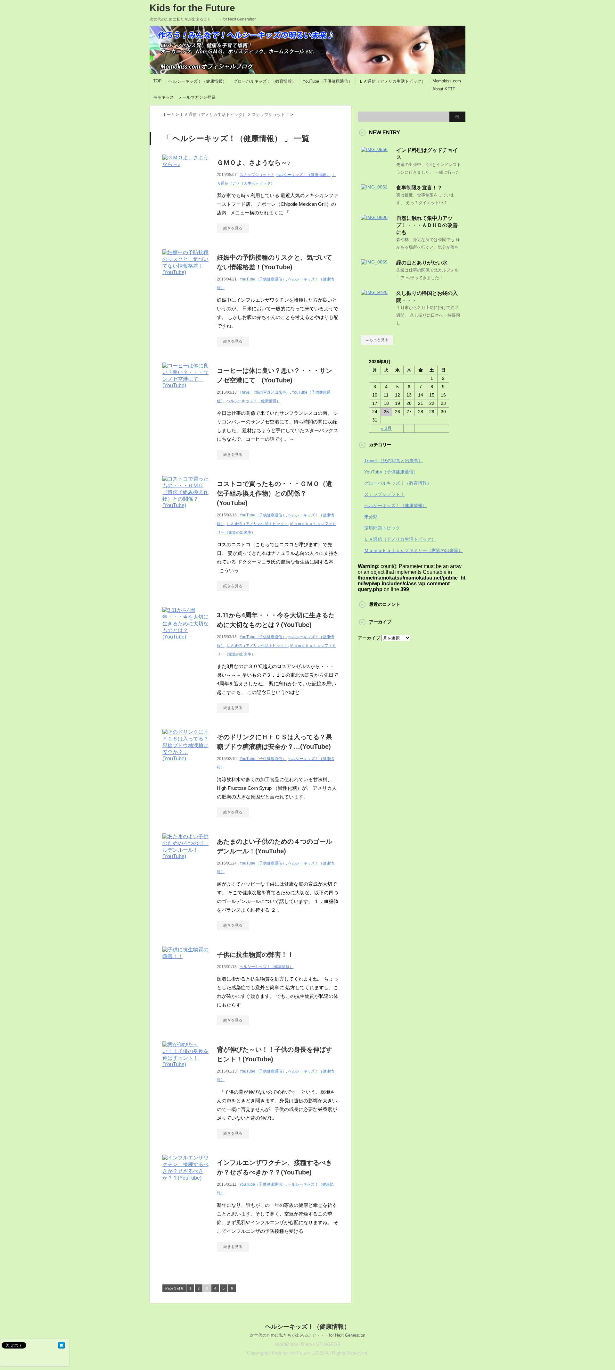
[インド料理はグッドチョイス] (374, 149)
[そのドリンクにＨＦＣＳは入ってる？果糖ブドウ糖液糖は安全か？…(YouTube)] (186, 765)
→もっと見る (377, 340)
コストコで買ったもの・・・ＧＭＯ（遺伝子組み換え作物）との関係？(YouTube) (274, 493)
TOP (157, 81)
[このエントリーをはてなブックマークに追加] (61, 1345)
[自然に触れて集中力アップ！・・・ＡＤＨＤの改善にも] (374, 217)
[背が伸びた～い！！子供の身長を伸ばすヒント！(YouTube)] (186, 1070)
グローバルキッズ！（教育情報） (265, 81)
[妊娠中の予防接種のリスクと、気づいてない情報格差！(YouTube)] (186, 278)
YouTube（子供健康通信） (327, 81)
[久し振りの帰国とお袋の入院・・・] (374, 292)
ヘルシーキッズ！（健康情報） (197, 81)
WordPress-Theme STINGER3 (307, 1344)
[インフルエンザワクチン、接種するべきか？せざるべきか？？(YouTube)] (186, 1185)
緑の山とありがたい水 (421, 262)
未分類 (371, 516)
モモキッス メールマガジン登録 (184, 97)
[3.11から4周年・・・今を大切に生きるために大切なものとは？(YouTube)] (186, 643)
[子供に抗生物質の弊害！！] (186, 963)
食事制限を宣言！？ (419, 187)
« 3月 (386, 428)
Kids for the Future (192, 8)
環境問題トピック (382, 527)
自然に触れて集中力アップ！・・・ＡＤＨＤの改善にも (427, 225)
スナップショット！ (257, 174)
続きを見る (232, 228)
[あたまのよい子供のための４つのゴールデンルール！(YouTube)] (186, 862)
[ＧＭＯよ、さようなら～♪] (186, 171)
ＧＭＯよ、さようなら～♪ (254, 162)
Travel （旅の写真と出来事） (265, 392)
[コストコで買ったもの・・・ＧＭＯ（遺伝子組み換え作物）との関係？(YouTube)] (186, 511)
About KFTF (443, 89)
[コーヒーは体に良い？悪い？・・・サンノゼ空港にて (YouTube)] (186, 392)
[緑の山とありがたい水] (374, 261)
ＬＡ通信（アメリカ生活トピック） (392, 81)
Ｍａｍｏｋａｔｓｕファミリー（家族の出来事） (413, 550)
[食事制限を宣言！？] (374, 186)
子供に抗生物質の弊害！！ (255, 954)
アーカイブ (369, 637)
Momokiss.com (446, 81)
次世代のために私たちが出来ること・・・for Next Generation (307, 1335)
